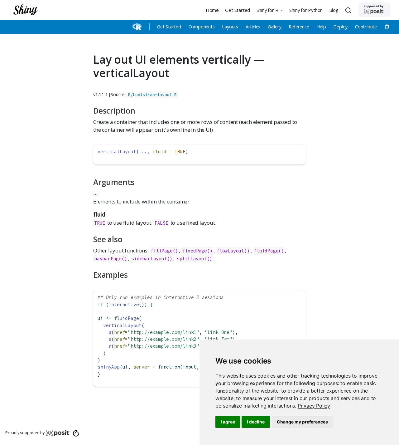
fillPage (161, 251)
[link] (314, 406)
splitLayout (192, 259)
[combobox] (349, 10)
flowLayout (230, 251)
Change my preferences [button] (302, 421)
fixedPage (194, 251)
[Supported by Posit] (374, 9)
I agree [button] (228, 421)
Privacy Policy (314, 406)
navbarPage (108, 259)
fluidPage (266, 251)
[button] (269, 10)
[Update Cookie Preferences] (76, 433)
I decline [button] (256, 421)
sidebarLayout (149, 259)
